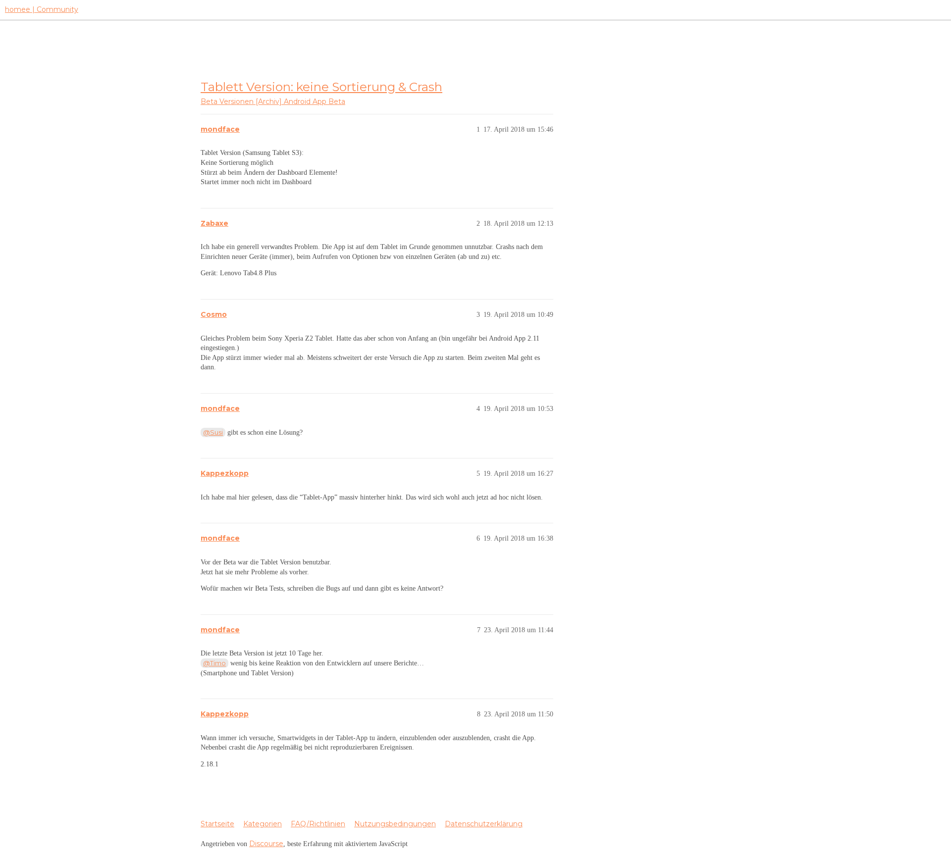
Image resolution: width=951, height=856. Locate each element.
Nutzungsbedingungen (395, 823)
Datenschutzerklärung (484, 823)
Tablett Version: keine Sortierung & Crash (321, 86)
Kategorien (262, 823)
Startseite (217, 823)
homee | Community (41, 9)
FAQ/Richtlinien (318, 823)
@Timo (214, 663)
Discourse (266, 843)
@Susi (213, 432)
